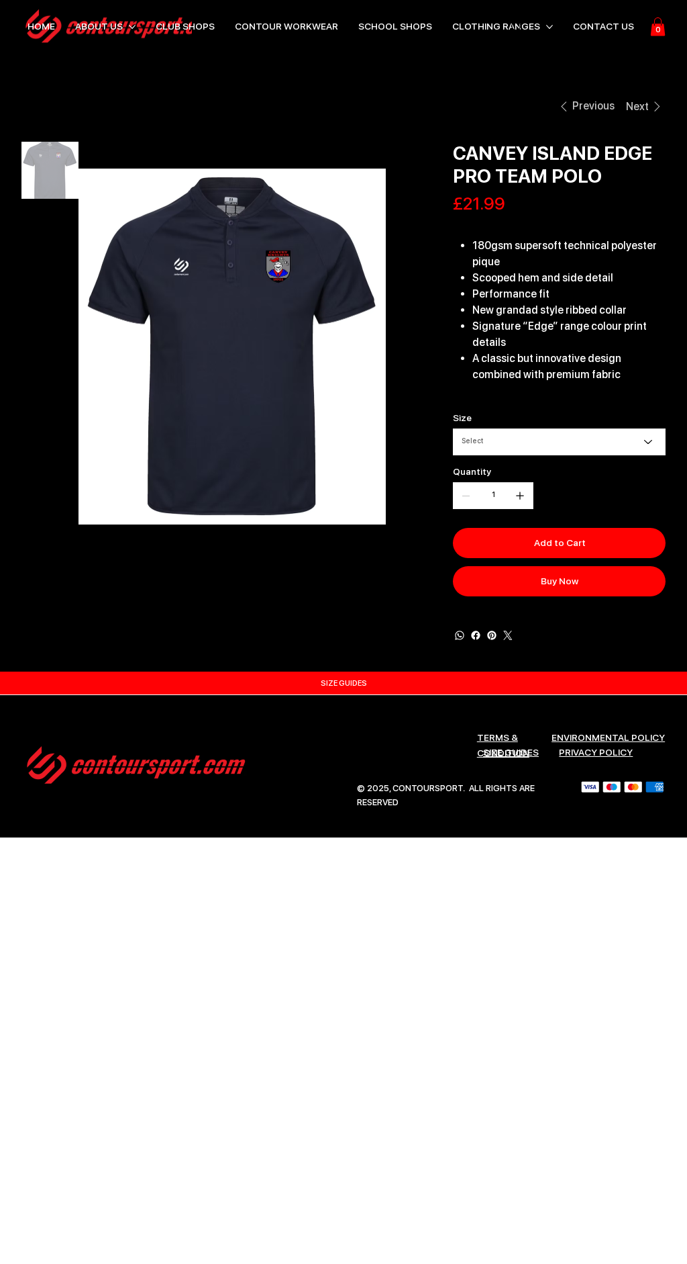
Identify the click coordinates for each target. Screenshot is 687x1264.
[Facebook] (475, 635)
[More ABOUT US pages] (132, 27)
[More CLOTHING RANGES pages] (549, 27)
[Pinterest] (491, 635)
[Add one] (520, 495)
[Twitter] (508, 635)
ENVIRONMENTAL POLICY (608, 737)
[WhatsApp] (459, 635)
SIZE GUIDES (511, 752)
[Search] (517, 27)
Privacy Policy (596, 752)
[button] (658, 26)
